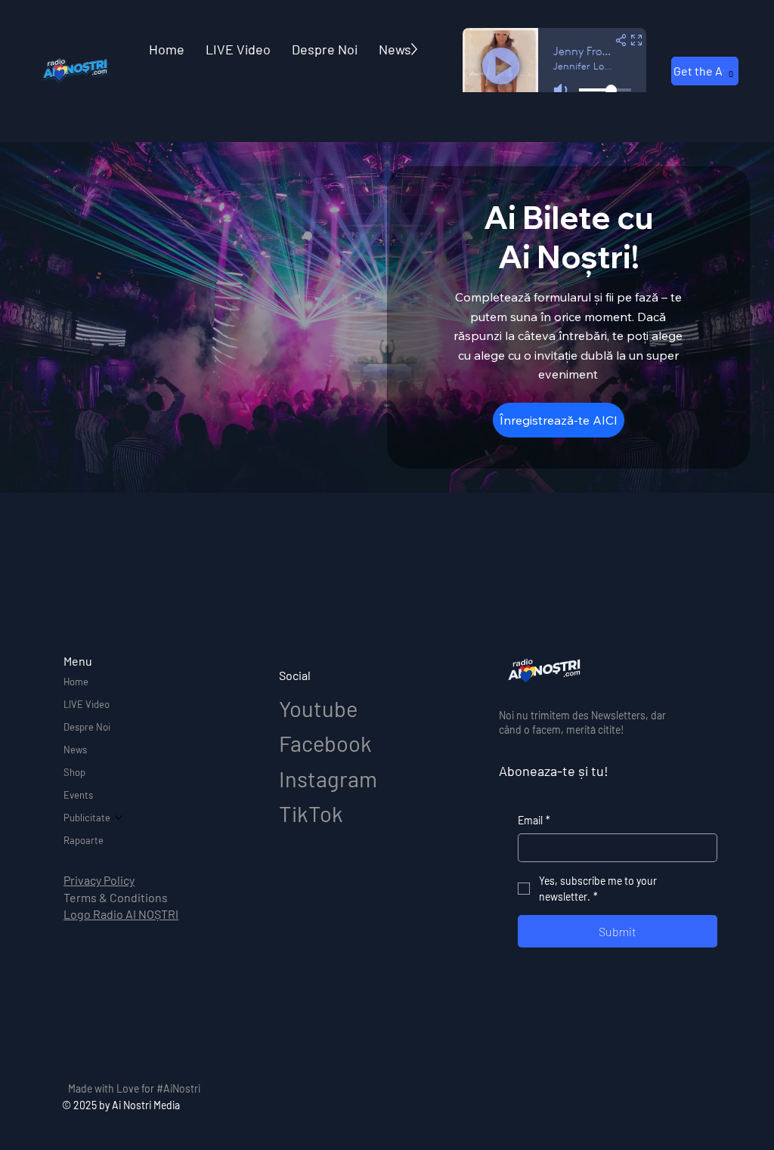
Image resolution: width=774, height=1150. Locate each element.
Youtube (318, 708)
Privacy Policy (99, 880)
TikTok (311, 813)
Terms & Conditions (115, 897)
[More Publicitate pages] (118, 817)
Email (534, 820)
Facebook (325, 743)
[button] (730, 70)
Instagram (328, 778)
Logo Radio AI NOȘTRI (120, 914)
